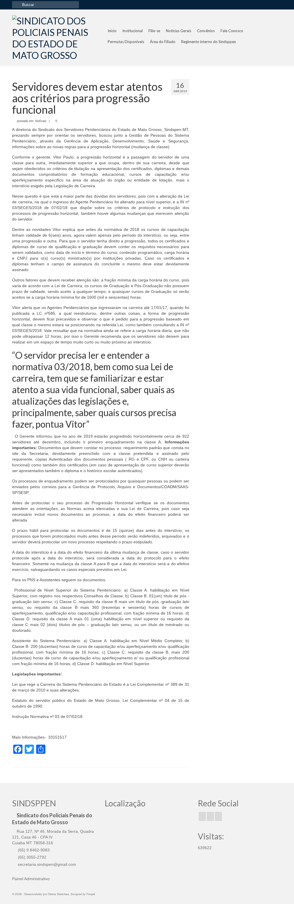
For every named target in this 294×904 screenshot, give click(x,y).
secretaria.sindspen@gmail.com (46, 864)
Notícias (41, 121)
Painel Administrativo (31, 878)
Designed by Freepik (83, 894)
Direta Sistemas (58, 894)
